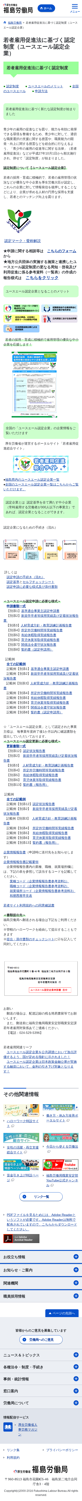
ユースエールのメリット (45, 86)
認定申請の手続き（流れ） (26, 577)
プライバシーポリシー (62, 1450)
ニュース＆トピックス (21, 1355)
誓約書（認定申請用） (37, 649)
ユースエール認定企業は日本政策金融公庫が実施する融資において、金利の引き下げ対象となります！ (40, 1066)
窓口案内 (10, 1391)
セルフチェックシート (38, 582)
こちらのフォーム (61, 251)
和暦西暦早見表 (21, 896)
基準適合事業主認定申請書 (40, 611)
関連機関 (10, 1283)
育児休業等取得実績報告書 (40, 640)
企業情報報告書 (14, 852)
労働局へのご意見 (41, 1339)
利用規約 (13, 1457)
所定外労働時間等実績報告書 (42, 630)
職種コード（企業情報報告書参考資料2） (39, 886)
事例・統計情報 (16, 1379)
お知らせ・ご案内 (18, 1270)
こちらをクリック (42, 277)
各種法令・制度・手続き (23, 1367)
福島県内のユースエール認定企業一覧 (32, 479)
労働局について (16, 1403)
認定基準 (13, 582)
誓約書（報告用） (36, 784)
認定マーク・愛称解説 (22, 241)
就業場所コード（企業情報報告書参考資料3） (42, 891)
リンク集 (13, 1450)
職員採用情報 (14, 1296)
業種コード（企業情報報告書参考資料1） (39, 881)
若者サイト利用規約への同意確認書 (28, 905)
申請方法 (41, 91)
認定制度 (12, 86)
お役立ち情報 (14, 1257)
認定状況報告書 (34, 751)
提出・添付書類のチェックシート (30, 939)
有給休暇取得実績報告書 (38, 635)
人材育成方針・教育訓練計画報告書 (46, 625)
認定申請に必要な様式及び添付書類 (32, 587)
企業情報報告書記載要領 (20, 862)
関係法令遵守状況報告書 (38, 644)
